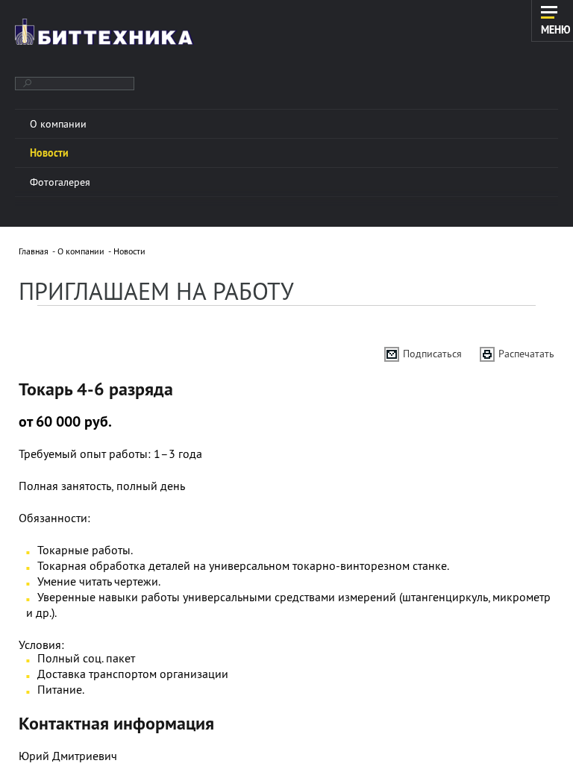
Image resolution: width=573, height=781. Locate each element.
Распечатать (526, 353)
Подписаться (432, 353)
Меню (556, 29)
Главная (33, 251)
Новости (129, 251)
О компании (80, 251)
